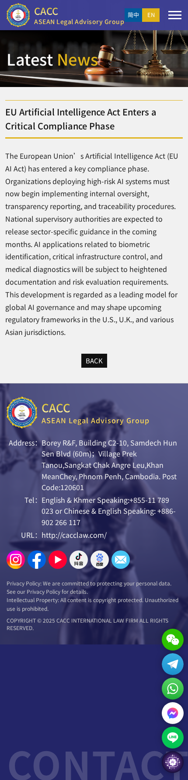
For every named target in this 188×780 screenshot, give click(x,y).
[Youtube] (58, 559)
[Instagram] (16, 559)
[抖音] (79, 559)
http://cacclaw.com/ (74, 534)
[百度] (100, 559)
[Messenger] (173, 713)
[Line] (173, 738)
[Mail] (120, 559)
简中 (133, 14)
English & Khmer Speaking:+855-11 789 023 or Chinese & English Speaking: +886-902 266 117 (109, 510)
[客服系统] (173, 762)
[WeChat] (173, 640)
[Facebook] (37, 559)
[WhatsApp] (173, 689)
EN (151, 14)
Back (94, 360)
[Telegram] (173, 664)
